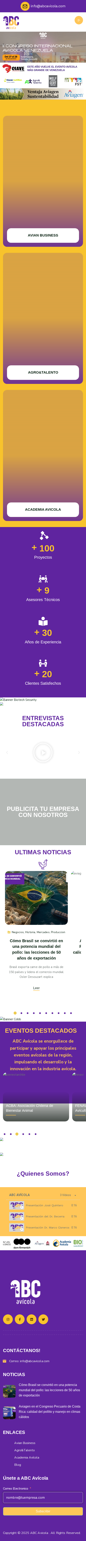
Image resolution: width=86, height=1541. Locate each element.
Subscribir (43, 1511)
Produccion (58, 932)
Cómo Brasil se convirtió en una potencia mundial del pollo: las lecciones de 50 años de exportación (49, 1390)
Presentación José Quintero (44, 1205)
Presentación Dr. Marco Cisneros (47, 1227)
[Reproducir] (43, 752)
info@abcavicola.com (34, 1361)
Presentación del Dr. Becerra (45, 1216)
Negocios (18, 932)
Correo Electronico (15, 1489)
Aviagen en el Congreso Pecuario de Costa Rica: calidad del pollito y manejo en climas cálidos (49, 1412)
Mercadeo (43, 932)
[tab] (43, 1205)
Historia (30, 932)
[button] (7, 752)
